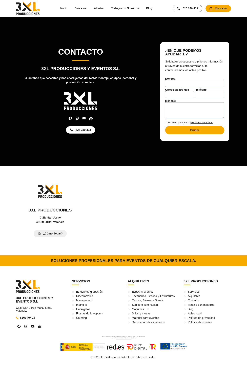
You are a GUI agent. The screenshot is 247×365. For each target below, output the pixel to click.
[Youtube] (84, 118)
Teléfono (201, 90)
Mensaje (170, 101)
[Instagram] (77, 118)
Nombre (170, 78)
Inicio (63, 8)
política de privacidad (201, 122)
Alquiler (99, 8)
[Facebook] (70, 118)
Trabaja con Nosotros (125, 8)
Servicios (81, 8)
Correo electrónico (177, 90)
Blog (149, 8)
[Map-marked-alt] (91, 118)
